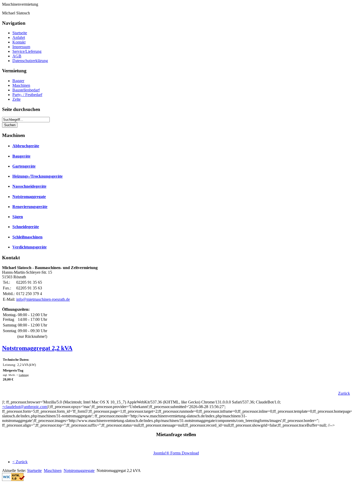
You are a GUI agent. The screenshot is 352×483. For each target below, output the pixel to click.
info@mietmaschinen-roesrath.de (43, 299)
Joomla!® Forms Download (176, 453)
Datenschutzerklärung (30, 60)
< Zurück (20, 462)
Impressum (21, 47)
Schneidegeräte (25, 227)
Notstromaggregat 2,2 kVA (37, 348)
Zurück (344, 393)
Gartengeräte (24, 166)
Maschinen (21, 85)
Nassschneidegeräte (29, 186)
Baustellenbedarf (26, 90)
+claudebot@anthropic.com (24, 406)
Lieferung (24, 375)
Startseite (19, 33)
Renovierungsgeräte (29, 206)
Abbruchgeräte (25, 146)
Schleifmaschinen (27, 237)
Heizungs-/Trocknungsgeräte (37, 176)
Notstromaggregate (29, 196)
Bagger (18, 81)
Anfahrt (18, 37)
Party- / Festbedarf (27, 94)
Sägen (17, 216)
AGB (16, 56)
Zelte (16, 99)
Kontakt (19, 42)
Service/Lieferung (26, 51)
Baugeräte (21, 156)
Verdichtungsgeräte (29, 247)
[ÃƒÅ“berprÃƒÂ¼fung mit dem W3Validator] (13, 479)
